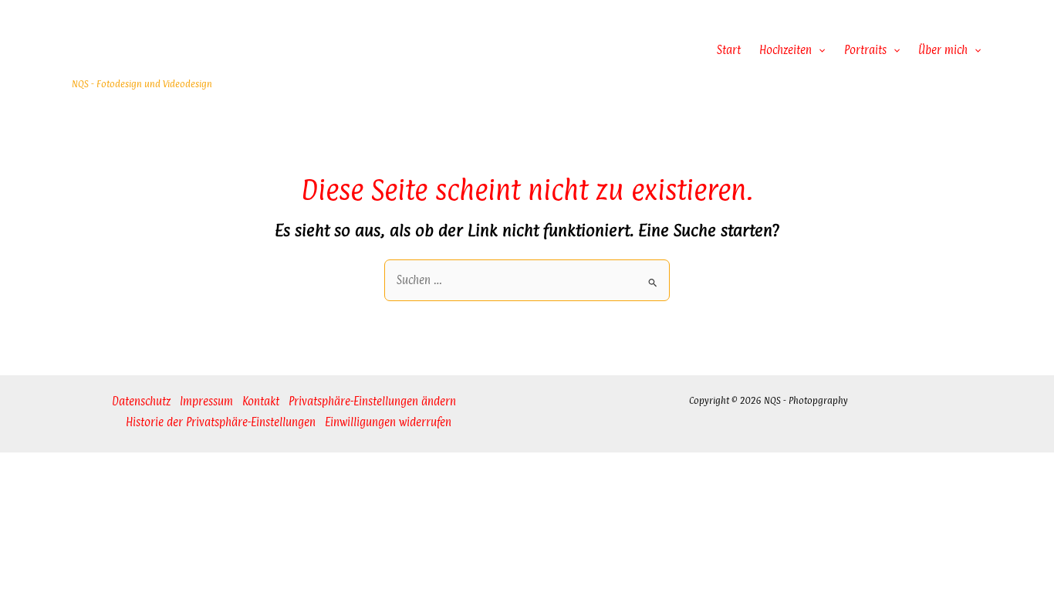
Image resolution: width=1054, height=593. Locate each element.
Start (729, 49)
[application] (818, 50)
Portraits (865, 49)
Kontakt (260, 401)
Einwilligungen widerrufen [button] (388, 422)
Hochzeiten (785, 49)
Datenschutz (141, 401)
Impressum (206, 401)
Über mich (943, 49)
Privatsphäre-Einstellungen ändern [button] (372, 401)
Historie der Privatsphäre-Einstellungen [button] (221, 422)
